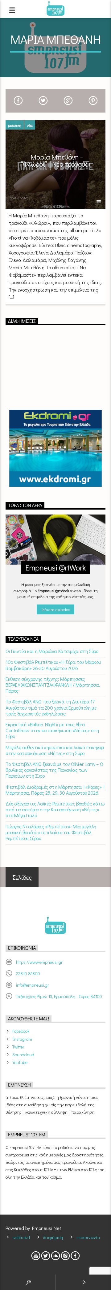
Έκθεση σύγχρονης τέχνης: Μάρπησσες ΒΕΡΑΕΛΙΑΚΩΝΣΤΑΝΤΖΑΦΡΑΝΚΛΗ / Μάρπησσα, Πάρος (53, 685)
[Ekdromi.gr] (55, 448)
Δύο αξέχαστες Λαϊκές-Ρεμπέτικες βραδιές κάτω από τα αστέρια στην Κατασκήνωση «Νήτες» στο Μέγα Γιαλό (55, 809)
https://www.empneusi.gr (39, 962)
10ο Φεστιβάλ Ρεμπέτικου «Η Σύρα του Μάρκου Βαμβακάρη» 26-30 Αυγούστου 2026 (53, 665)
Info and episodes (55, 609)
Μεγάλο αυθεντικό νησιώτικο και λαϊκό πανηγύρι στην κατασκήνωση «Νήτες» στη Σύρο (55, 750)
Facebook (20, 1031)
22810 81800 (28, 973)
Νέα (30, 125)
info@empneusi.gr (32, 985)
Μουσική (14, 125)
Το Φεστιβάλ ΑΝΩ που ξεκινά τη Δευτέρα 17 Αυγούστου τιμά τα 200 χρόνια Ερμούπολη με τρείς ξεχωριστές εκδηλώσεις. (51, 707)
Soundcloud (23, 1054)
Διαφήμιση (53, 1237)
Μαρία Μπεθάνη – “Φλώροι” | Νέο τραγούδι (55, 160)
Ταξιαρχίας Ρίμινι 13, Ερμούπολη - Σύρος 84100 (59, 996)
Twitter (18, 1047)
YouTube (19, 1062)
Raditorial (21, 1237)
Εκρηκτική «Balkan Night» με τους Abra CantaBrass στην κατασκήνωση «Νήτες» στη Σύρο (52, 730)
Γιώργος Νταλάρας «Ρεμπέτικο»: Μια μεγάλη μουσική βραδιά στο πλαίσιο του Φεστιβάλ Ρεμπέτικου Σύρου (51, 832)
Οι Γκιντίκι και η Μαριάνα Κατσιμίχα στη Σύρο (52, 651)
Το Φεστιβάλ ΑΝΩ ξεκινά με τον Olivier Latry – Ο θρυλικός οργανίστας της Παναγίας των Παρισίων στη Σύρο (54, 770)
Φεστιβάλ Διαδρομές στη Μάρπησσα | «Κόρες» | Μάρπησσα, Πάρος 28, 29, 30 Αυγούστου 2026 (55, 790)
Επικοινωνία (88, 1237)
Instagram (22, 1039)
